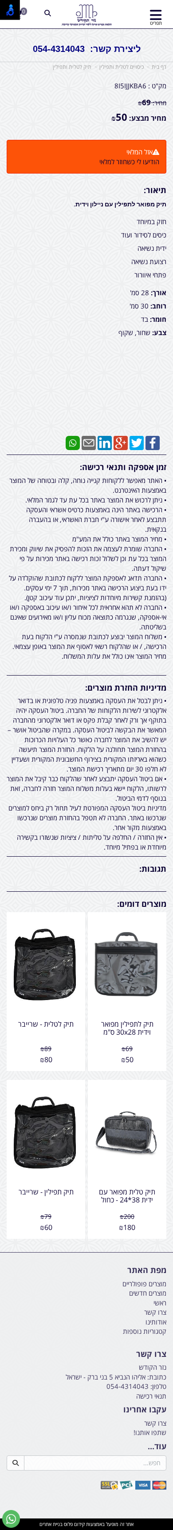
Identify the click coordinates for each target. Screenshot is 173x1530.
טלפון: (158, 1386)
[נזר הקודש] (87, 15)
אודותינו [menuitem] (155, 1321)
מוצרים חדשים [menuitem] (147, 1293)
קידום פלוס (74, 1524)
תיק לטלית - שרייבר (46, 1024)
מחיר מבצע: (147, 118)
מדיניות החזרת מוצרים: (125, 687)
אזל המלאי (139, 151)
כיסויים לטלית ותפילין (121, 67)
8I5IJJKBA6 (130, 85)
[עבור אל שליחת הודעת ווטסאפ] (11, 1519)
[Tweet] (137, 442)
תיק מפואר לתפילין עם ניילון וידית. (120, 204)
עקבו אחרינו (144, 1409)
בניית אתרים (51, 1524)
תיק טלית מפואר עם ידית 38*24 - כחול (127, 1196)
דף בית (159, 67)
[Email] (89, 442)
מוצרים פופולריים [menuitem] (144, 1283)
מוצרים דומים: (141, 903)
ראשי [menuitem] (159, 1302)
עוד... (157, 1446)
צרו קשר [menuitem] (155, 1312)
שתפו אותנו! (150, 1432)
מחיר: (152, 103)
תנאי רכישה (151, 1396)
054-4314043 (127, 1386)
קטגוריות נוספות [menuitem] (144, 1331)
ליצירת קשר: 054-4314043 (87, 49)
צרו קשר (151, 1354)
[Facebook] (152, 442)
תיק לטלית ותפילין (72, 67)
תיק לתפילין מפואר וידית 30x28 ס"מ (127, 1028)
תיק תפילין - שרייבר (46, 1192)
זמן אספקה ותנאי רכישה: (123, 467)
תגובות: (152, 868)
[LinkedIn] (105, 442)
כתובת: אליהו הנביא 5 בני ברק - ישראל (116, 1376)
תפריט (156, 23)
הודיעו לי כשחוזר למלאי (129, 161)
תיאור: (155, 190)
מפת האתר (146, 1270)
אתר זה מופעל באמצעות (86, 1524)
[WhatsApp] (73, 442)
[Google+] (121, 442)
